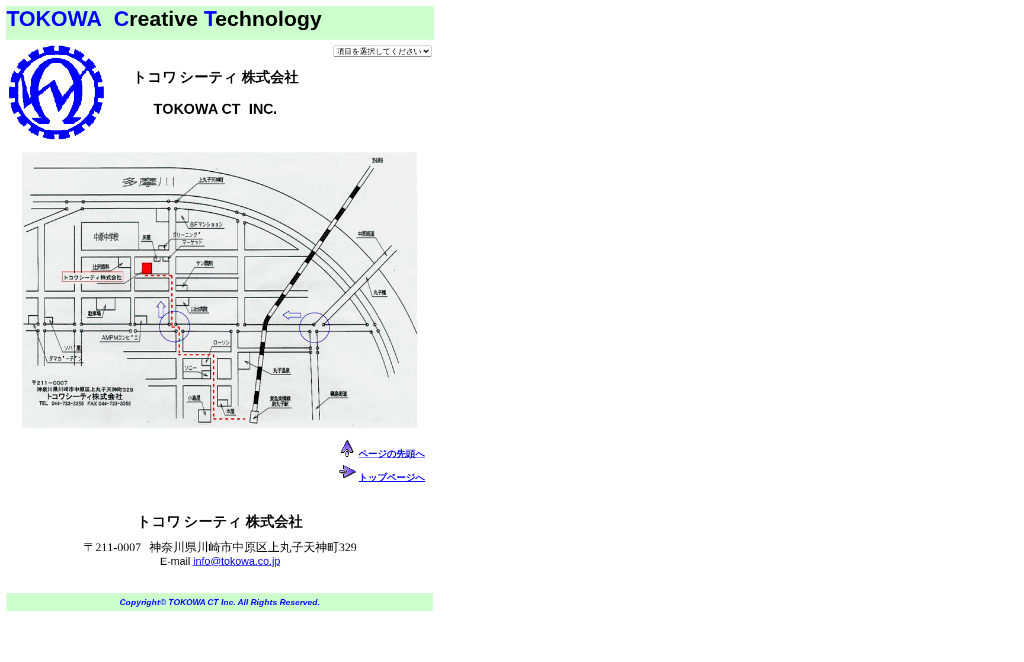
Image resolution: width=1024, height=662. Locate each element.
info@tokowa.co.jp (236, 561)
